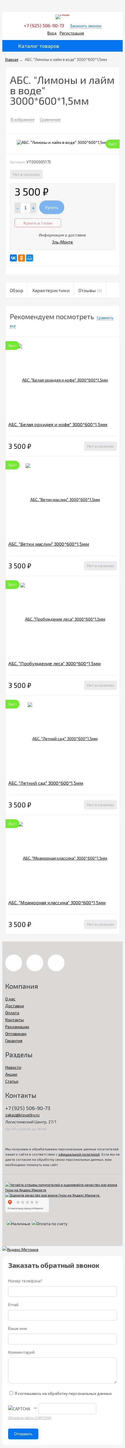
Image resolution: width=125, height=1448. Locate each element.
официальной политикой (79, 1154)
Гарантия (13, 1040)
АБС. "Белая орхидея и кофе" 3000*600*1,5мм (57, 424)
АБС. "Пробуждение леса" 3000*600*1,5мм (54, 663)
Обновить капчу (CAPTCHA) (29, 1418)
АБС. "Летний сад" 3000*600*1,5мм (45, 783)
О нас (10, 998)
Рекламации (17, 1026)
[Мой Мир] (29, 257)
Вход (52, 32)
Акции (11, 1074)
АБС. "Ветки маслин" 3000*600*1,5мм (48, 544)
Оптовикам (15, 1033)
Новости (13, 1067)
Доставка (14, 1005)
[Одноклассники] (21, 257)
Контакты (14, 1019)
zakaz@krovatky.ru (22, 1114)
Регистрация (72, 32)
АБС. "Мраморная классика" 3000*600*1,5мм (57, 902)
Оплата (12, 1012)
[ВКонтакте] (13, 257)
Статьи (11, 1081)
